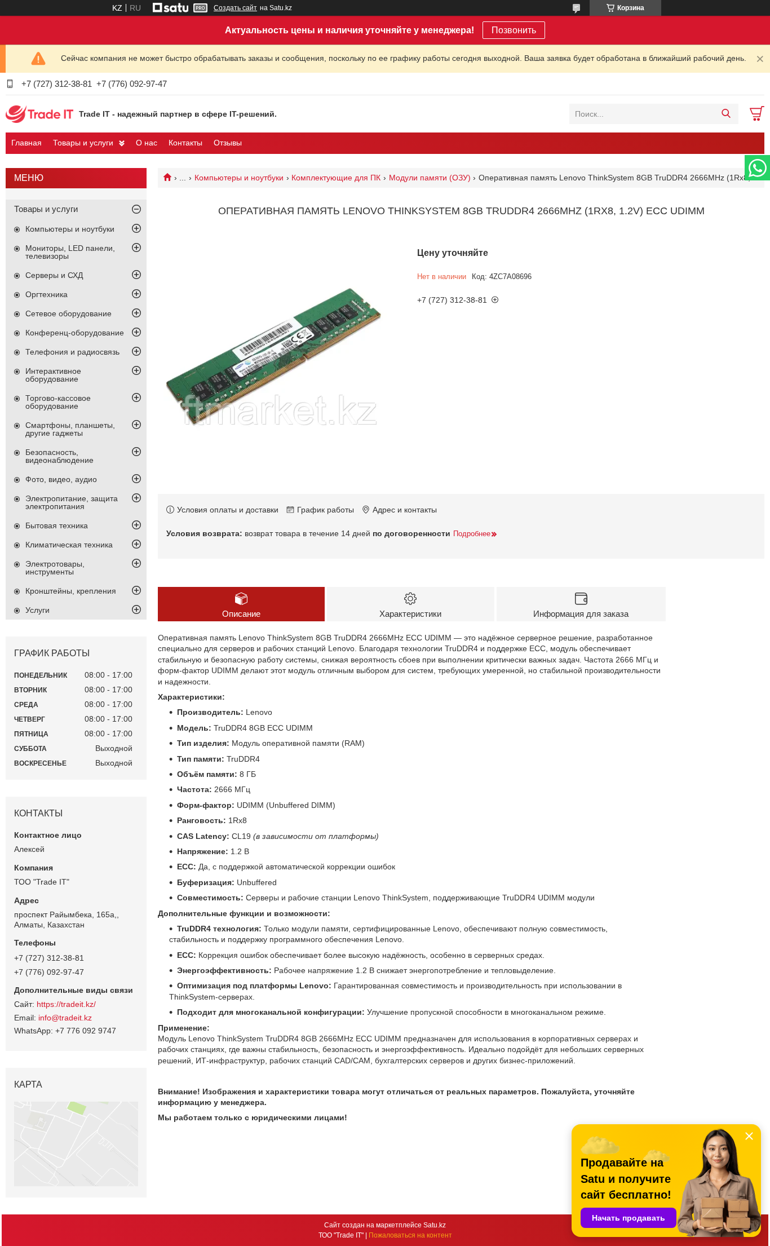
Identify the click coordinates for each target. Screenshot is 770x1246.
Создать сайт (235, 8)
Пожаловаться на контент (410, 1235)
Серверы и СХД (54, 275)
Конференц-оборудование (74, 332)
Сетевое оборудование (68, 313)
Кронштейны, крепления (70, 590)
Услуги (37, 610)
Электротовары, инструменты (55, 567)
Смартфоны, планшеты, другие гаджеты (70, 429)
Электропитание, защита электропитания (71, 502)
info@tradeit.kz (65, 1017)
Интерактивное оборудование (53, 374)
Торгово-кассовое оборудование (58, 402)
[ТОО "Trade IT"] (39, 113)
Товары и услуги (83, 142)
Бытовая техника (56, 525)
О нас (146, 142)
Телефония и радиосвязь (72, 351)
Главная (26, 142)
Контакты (185, 142)
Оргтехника (46, 294)
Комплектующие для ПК (335, 177)
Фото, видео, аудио (61, 479)
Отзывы (228, 142)
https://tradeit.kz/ (66, 1004)
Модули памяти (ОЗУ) (430, 177)
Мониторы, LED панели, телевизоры (70, 252)
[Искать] (725, 114)
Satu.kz (434, 1225)
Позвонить (514, 30)
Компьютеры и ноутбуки (239, 177)
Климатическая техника (69, 544)
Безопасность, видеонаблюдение (59, 456)
